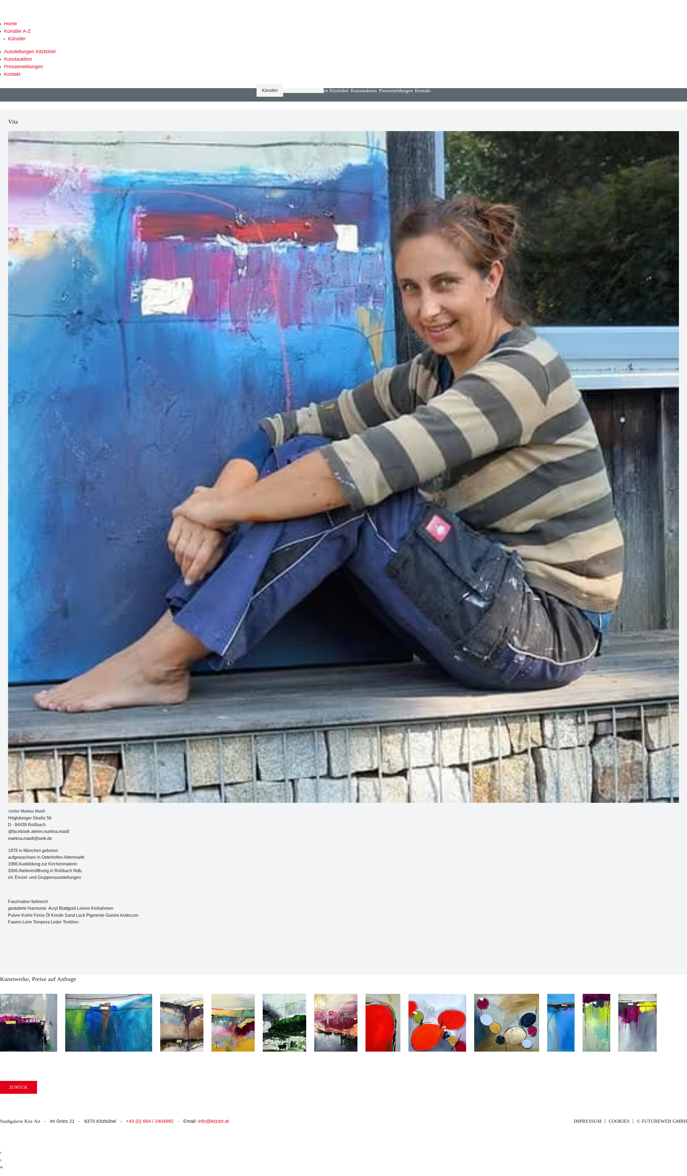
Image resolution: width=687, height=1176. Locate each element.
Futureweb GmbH (664, 1121)
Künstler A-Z (17, 31)
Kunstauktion (18, 59)
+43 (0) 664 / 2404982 (150, 1121)
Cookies (619, 1121)
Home (10, 23)
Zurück (18, 1087)
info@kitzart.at (213, 1121)
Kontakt (12, 74)
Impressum (588, 1121)
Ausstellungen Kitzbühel (30, 51)
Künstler (17, 38)
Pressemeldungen (23, 66)
